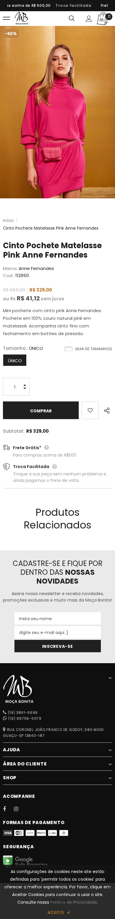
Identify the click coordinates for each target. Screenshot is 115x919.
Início (8, 220)
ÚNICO (15, 361)
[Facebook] (8, 808)
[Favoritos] (90, 410)
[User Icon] (89, 19)
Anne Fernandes (36, 268)
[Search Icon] (72, 19)
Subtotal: (13, 431)
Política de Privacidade (73, 902)
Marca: (10, 268)
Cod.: (8, 275)
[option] (70, 5)
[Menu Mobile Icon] (6, 18)
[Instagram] (19, 808)
